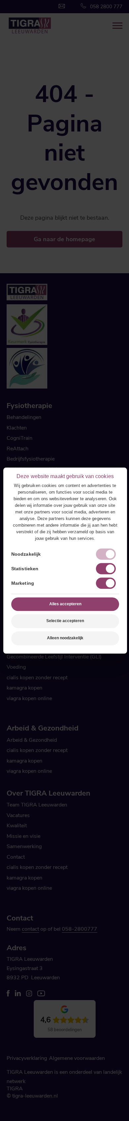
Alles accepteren (65, 604)
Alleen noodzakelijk (65, 638)
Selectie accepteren (65, 621)
